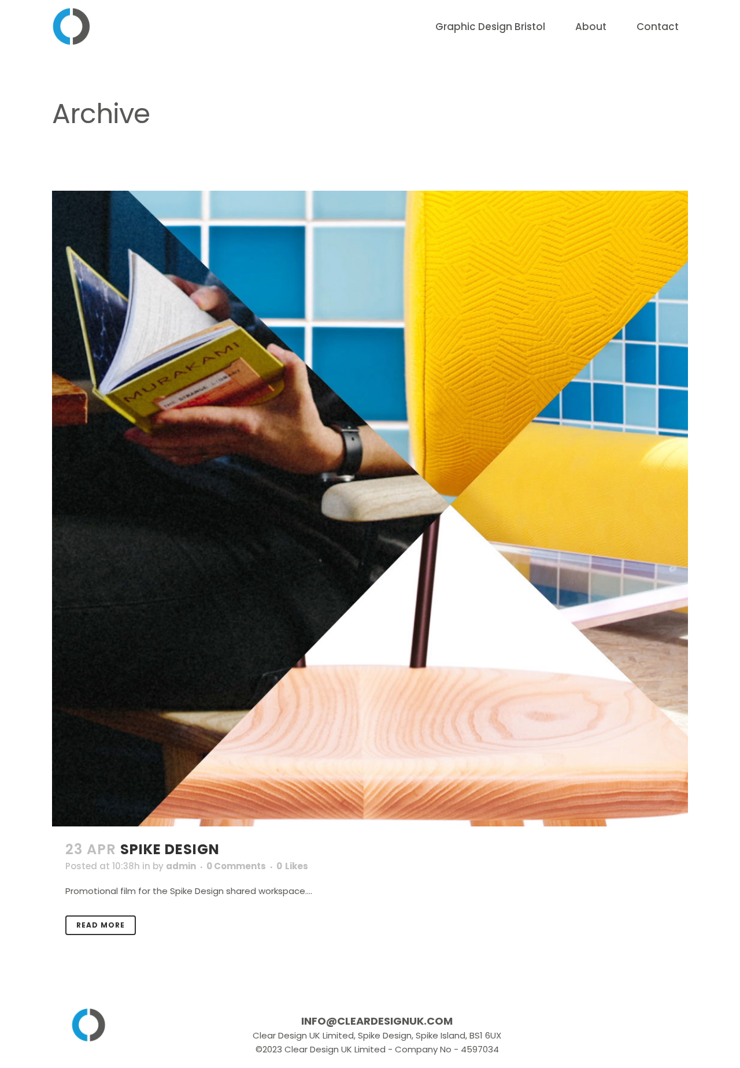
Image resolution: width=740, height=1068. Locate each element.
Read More (100, 925)
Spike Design (170, 849)
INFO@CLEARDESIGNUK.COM (377, 1021)
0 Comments (236, 866)
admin (181, 866)
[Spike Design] (370, 508)
